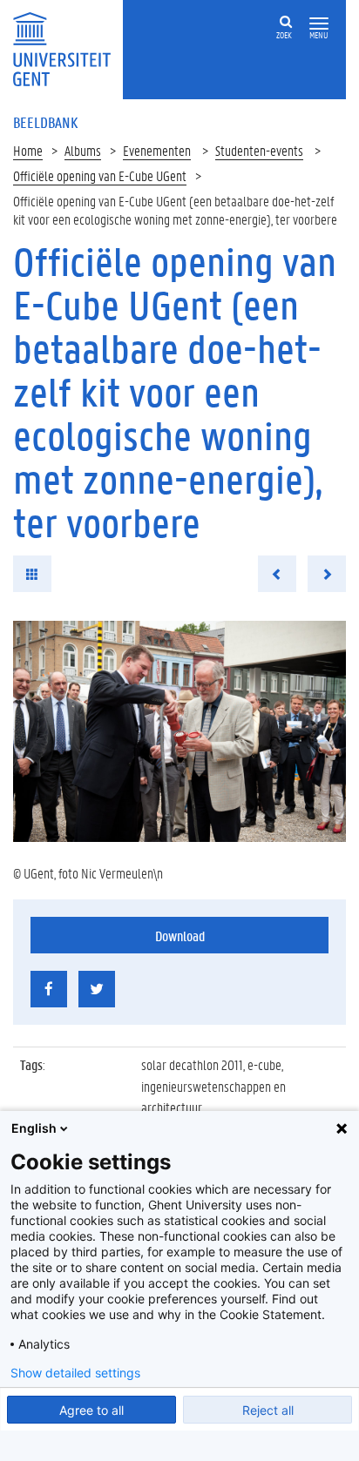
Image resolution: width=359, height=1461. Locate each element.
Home (28, 150)
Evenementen (157, 150)
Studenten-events (259, 150)
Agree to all (91, 1410)
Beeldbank (45, 122)
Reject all (268, 1410)
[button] (319, 24)
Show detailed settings (75, 1373)
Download (180, 935)
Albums (82, 150)
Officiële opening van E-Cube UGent (99, 175)
